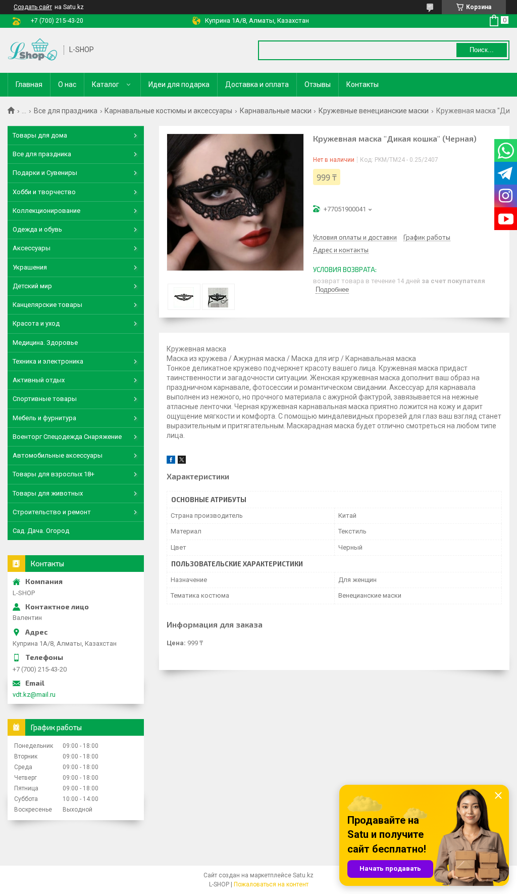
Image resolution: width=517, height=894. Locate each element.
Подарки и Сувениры (45, 172)
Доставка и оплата (257, 84)
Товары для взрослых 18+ (53, 474)
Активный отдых (39, 380)
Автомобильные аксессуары (57, 455)
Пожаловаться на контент (271, 884)
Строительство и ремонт (52, 512)
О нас (67, 84)
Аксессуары (31, 248)
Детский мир (32, 286)
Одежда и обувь (37, 229)
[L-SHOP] (32, 50)
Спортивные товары (45, 399)
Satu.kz (303, 875)
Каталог (105, 84)
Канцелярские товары (47, 304)
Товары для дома (40, 135)
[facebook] (171, 461)
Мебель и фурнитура (44, 418)
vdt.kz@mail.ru (34, 694)
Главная (29, 84)
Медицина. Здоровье (45, 342)
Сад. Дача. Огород (41, 530)
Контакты (362, 84)
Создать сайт (33, 7)
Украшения (30, 267)
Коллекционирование (46, 210)
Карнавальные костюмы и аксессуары (168, 111)
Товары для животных (48, 493)
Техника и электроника (48, 361)
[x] (182, 461)
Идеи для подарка (179, 84)
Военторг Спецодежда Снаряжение (67, 436)
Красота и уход (36, 323)
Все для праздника (65, 111)
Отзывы (317, 84)
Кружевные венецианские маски (374, 111)
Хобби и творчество (44, 192)
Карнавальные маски (276, 111)
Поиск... (482, 50)
